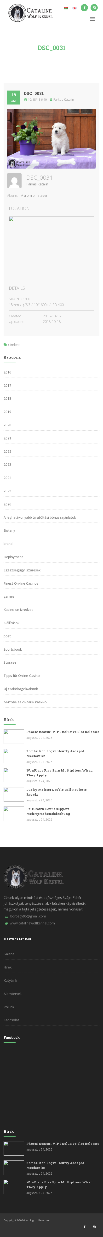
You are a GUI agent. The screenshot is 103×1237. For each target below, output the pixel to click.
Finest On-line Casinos (21, 583)
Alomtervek (13, 993)
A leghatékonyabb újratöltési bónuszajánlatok (40, 517)
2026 (7, 504)
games (9, 596)
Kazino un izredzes (18, 609)
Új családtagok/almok (21, 689)
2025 (7, 491)
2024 (7, 477)
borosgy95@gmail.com (28, 916)
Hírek (7, 967)
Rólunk (9, 1007)
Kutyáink (10, 980)
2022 (7, 451)
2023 (7, 464)
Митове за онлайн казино (25, 702)
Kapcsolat (11, 1020)
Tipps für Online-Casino (22, 675)
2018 (7, 398)
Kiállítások (11, 623)
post (7, 636)
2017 (7, 385)
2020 (7, 425)
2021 (7, 438)
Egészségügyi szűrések (22, 570)
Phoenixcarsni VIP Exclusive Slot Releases (62, 732)
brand (8, 543)
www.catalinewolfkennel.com (32, 923)
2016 (7, 372)
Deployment (13, 557)
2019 (7, 411)
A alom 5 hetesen (34, 195)
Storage (10, 662)
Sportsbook (13, 649)
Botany (9, 530)
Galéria (9, 954)
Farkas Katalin (37, 184)
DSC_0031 (34, 93)
